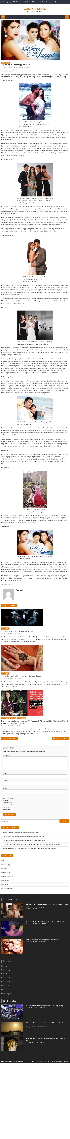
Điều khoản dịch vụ (45, 2)
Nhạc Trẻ (5, 884)
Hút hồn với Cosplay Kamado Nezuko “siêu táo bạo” (43, 940)
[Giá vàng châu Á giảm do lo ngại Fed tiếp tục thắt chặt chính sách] (12, 1044)
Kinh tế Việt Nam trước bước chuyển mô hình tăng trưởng (21, 833)
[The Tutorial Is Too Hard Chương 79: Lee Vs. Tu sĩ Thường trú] (12, 928)
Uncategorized (22, 718)
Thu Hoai (18, 67)
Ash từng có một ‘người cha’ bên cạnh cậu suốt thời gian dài (61, 738)
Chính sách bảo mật (32, 2)
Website (5, 788)
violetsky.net (19, 1061)
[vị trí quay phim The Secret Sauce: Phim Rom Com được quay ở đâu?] (12, 910)
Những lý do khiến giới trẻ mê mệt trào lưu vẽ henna (21, 676)
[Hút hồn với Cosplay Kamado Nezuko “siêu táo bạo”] (12, 946)
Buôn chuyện (5, 62)
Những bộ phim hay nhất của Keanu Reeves (18, 631)
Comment (7, 755)
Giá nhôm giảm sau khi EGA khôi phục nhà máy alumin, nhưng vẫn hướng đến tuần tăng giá (31, 844)
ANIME (5, 861)
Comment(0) (27, 67)
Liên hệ (54, 2)
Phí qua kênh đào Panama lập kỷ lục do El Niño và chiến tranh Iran (23, 837)
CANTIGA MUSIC (35, 9)
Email (5, 781)
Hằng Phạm (43, 1027)
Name (5, 773)
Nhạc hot (6, 880)
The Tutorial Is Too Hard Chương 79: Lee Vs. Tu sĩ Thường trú (45, 922)
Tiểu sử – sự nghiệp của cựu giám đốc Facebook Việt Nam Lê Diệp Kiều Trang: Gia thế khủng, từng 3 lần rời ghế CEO (34, 722)
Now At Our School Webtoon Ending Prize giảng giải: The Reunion (11, 738)
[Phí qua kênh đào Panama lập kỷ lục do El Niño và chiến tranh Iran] (12, 1028)
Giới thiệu (21, 2)
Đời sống (13, 718)
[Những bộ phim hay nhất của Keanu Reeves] (35, 617)
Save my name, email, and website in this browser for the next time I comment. (8, 804)
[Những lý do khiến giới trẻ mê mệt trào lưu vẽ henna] (35, 658)
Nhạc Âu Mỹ (6, 873)
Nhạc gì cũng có (8, 877)
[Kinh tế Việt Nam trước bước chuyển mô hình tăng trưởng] (12, 1011)
